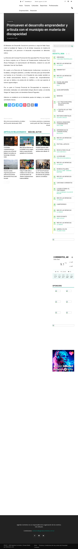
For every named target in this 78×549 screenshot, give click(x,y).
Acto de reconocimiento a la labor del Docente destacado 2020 (14, 122)
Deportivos (43, 5)
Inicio (21, 5)
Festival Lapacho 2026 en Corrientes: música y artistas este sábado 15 (42, 149)
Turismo (27, 5)
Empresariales (24, 10)
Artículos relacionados (15, 132)
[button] (72, 8)
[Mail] (71, 1)
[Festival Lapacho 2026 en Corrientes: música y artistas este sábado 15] (43, 141)
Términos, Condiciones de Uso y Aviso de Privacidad (53, 545)
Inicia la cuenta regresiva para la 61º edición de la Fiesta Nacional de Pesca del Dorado (10, 174)
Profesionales (53, 5)
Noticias (6, 145)
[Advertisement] (27, 111)
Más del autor (34, 132)
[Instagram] (68, 1)
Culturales (35, 5)
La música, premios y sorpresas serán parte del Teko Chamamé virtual (40, 123)
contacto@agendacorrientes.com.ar (43, 531)
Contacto (36, 547)
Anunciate (33, 10)
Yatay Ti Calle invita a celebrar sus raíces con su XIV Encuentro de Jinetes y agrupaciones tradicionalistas (26, 174)
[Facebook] (65, 1)
